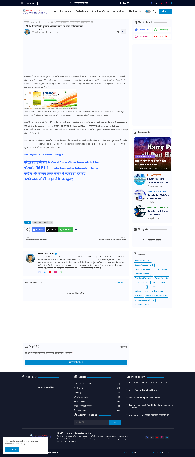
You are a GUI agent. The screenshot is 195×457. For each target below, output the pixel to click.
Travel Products (161, 278)
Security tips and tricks (144, 269)
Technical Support (142, 274)
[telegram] (172, 3)
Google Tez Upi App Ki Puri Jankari (158, 197)
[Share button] (76, 229)
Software (64, 11)
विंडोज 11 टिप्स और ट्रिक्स (97, 406)
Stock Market (162, 269)
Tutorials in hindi (141, 282)
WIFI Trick (139, 296)
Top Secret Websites (143, 278)
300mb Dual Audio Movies (97, 384)
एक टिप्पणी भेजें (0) (76, 362)
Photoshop (80, 11)
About (136, 453)
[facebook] (151, 3)
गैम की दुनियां (97, 388)
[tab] (53, 11)
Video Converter (141, 291)
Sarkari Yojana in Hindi (144, 265)
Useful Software (158, 282)
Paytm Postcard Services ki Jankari (157, 181)
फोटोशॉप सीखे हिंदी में (97, 397)
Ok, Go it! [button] (12, 449)
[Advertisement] (76, 56)
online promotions (142, 304)
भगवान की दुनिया (97, 402)
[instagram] (166, 3)
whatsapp (163, 30)
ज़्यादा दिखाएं (119, 283)
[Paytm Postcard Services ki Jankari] (140, 179)
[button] (148, 11)
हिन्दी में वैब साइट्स (97, 410)
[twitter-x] (156, 3)
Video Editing (157, 291)
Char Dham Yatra (100, 11)
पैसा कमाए (97, 393)
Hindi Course (135, 11)
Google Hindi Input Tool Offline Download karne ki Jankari (157, 213)
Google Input (119, 11)
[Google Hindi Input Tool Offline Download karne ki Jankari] (140, 211)
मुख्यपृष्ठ (26, 22)
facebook (144, 30)
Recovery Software (142, 261)
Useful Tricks (140, 287)
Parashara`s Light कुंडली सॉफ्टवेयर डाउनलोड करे (148, 415)
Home (53, 11)
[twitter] (45, 273)
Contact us (147, 453)
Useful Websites (155, 287)
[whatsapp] (61, 273)
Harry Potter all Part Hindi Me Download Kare (149, 383)
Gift (157, 453)
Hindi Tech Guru (46, 254)
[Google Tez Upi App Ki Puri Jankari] (140, 195)
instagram (144, 36)
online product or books (40, 22)
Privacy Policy (167, 453)
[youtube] (161, 3)
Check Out (19, 444)
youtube (163, 36)
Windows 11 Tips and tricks (156, 296)
